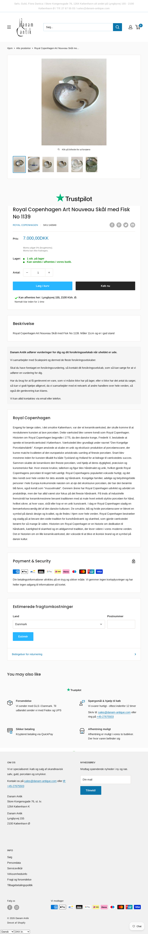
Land (16, 616)
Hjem (10, 48)
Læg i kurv (42, 285)
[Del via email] (132, 224)
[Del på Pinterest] (118, 224)
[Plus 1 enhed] (49, 272)
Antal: (16, 272)
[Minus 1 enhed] (27, 272)
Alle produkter (23, 48)
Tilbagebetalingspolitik (20, 885)
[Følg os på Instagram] (16, 907)
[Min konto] (130, 27)
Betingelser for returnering (27, 654)
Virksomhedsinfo (17, 873)
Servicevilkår (15, 868)
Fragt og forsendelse (19, 879)
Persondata (14, 862)
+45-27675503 (105, 716)
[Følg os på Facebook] (9, 907)
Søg (9, 857)
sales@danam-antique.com (114, 712)
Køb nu (105, 285)
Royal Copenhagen (25, 225)
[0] (138, 27)
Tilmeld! (91, 790)
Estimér (23, 636)
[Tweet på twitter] (125, 224)
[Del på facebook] (112, 224)
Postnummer (115, 616)
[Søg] (117, 27)
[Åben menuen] (9, 27)
